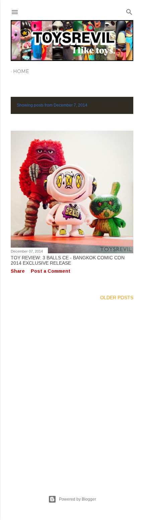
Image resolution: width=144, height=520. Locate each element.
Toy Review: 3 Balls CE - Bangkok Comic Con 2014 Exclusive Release (68, 260)
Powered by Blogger (77, 499)
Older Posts (116, 297)
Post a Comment (50, 271)
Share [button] (18, 271)
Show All (115, 105)
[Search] (129, 10)
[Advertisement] (72, 390)
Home (21, 71)
